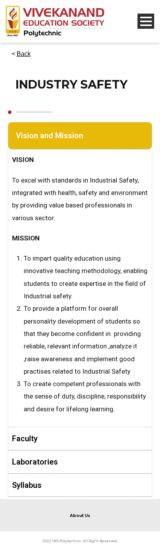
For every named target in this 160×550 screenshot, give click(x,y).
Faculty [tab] (25, 438)
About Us (80, 515)
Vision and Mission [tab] (49, 135)
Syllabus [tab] (27, 485)
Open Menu (145, 21)
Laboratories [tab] (35, 461)
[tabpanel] (80, 288)
